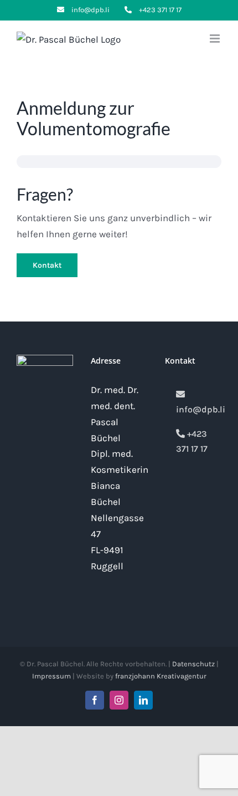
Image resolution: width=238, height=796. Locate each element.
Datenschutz (193, 664)
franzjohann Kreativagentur (160, 676)
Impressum (51, 676)
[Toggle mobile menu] (215, 38)
